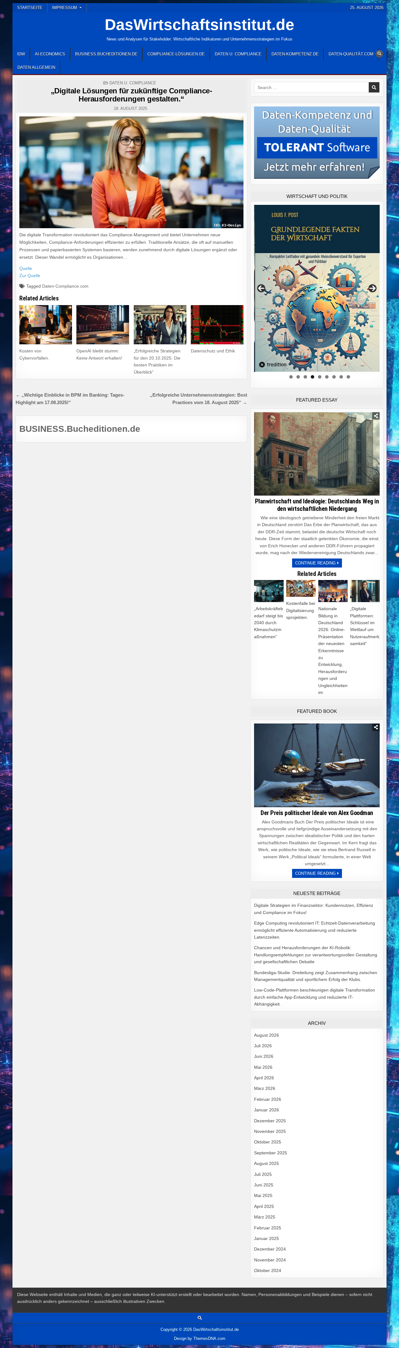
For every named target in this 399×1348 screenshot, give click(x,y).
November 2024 (270, 1259)
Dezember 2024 (270, 1249)
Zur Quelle (29, 275)
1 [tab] (291, 377)
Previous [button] (261, 288)
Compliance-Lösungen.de (176, 54)
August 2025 (266, 1163)
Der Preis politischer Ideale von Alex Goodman (317, 813)
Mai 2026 (263, 1067)
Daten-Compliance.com (65, 286)
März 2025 (264, 1216)
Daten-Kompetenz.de (295, 54)
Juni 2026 (263, 1056)
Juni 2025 (263, 1184)
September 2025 (270, 1152)
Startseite (29, 7)
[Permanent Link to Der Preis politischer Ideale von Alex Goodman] (317, 765)
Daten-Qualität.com (351, 54)
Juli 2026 (263, 1045)
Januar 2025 (266, 1238)
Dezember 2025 (270, 1120)
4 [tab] (312, 377)
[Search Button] (379, 54)
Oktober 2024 (267, 1270)
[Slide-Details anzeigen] (317, 288)
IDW (21, 54)
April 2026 (264, 1077)
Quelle (25, 268)
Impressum (64, 7)
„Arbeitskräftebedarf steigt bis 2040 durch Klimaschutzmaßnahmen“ (268, 622)
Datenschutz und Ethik (213, 350)
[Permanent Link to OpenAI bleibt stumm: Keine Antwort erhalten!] (102, 325)
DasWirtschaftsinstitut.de (199, 24)
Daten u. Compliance (238, 54)
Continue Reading (318, 564)
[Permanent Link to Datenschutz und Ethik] (217, 325)
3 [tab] (305, 377)
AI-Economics (50, 54)
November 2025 (270, 1131)
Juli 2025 (263, 1174)
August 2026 (266, 1035)
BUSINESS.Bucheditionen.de (106, 54)
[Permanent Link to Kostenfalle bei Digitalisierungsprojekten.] (301, 588)
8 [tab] (341, 377)
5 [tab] (319, 377)
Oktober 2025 (267, 1141)
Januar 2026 (266, 1109)
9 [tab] (348, 377)
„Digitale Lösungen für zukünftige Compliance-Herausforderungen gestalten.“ (131, 95)
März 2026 (264, 1088)
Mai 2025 (263, 1195)
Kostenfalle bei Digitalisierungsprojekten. (300, 610)
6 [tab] (327, 377)
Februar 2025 (267, 1227)
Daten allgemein (36, 67)
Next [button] (372, 288)
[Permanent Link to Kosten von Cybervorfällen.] (45, 325)
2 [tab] (298, 377)
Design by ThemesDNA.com (199, 1338)
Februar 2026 (267, 1099)
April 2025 (264, 1206)
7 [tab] (334, 377)
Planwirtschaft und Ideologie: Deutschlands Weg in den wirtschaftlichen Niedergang (317, 504)
